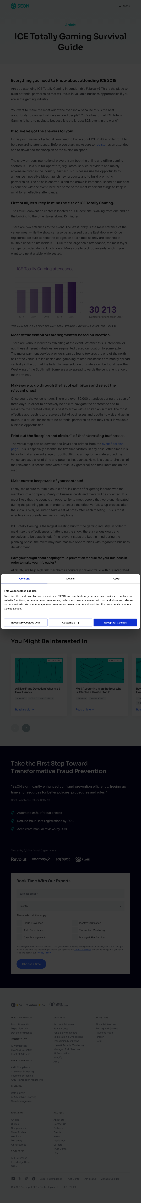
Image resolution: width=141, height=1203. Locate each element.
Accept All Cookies (115, 622)
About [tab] (116, 578)
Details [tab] (70, 578)
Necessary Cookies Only (25, 622)
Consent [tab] (24, 578)
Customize (68, 622)
